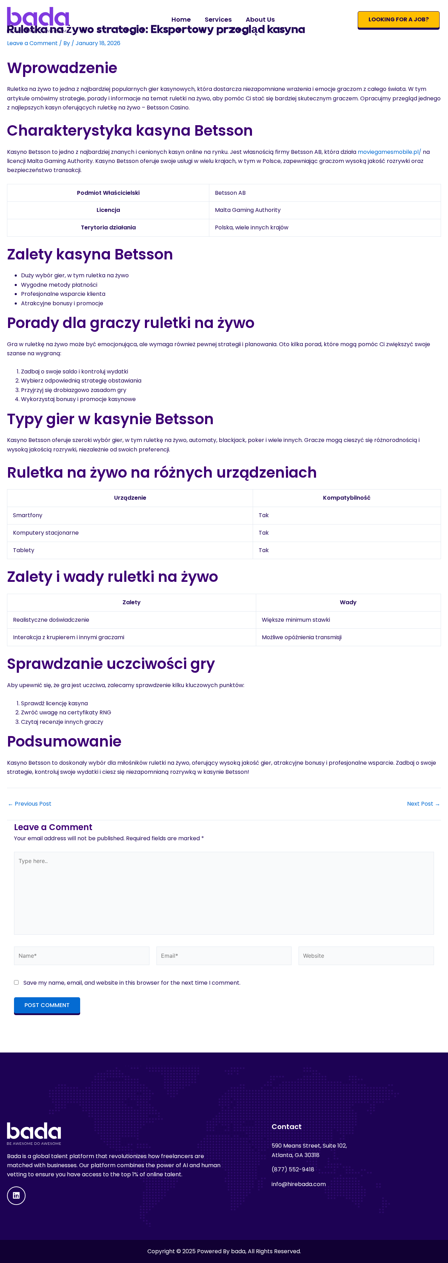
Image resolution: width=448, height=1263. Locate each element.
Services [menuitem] (218, 19)
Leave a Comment (32, 43)
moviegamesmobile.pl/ (389, 152)
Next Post (423, 804)
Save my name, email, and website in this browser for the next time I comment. (131, 983)
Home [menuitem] (181, 19)
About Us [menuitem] (260, 19)
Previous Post (29, 804)
